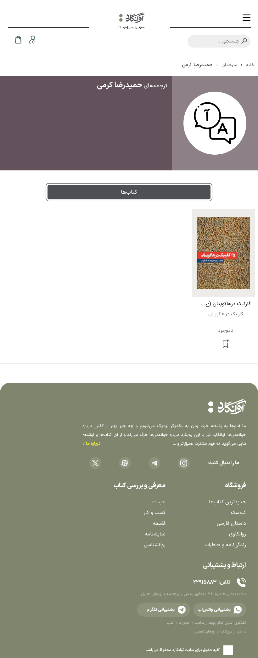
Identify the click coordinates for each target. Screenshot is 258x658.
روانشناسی (154, 545)
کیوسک (238, 513)
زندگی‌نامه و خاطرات (225, 545)
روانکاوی (237, 534)
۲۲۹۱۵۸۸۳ (204, 582)
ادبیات (158, 502)
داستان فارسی (231, 523)
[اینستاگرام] (184, 463)
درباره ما (92, 443)
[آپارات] (125, 463)
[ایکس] (95, 463)
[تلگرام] (154, 463)
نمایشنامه (155, 534)
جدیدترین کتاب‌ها (227, 502)
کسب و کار (154, 513)
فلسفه (159, 523)
